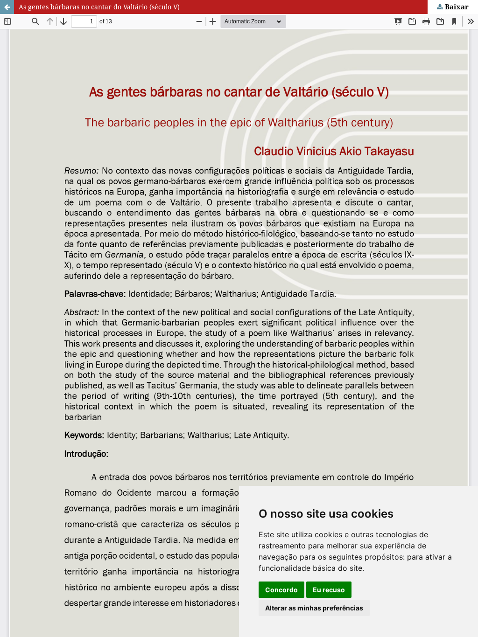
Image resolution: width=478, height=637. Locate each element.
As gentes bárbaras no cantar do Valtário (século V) (99, 6)
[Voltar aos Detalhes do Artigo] (7, 7)
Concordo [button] (281, 590)
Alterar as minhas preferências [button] (314, 608)
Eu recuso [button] (329, 590)
